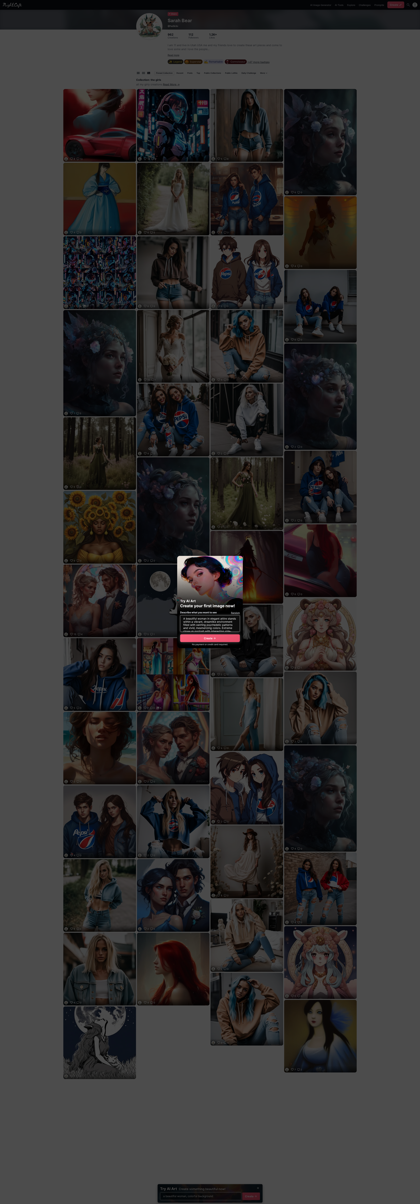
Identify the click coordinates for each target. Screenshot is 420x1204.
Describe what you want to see (198, 612)
